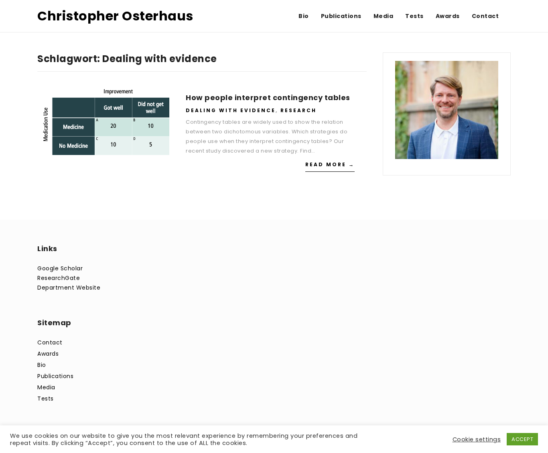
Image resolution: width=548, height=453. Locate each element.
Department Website (68, 288)
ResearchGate (58, 278)
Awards (48, 354)
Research (298, 110)
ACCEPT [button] (522, 439)
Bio (41, 365)
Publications (55, 376)
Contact (50, 342)
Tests (45, 399)
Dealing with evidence (231, 110)
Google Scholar (60, 268)
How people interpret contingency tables (268, 98)
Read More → (330, 164)
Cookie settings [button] (477, 439)
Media (46, 387)
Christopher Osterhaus (115, 16)
